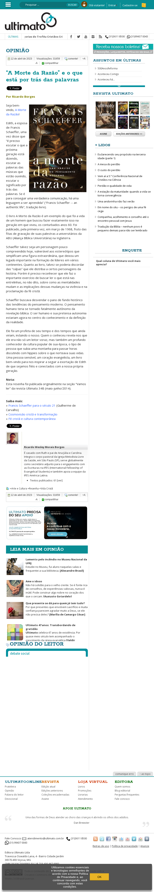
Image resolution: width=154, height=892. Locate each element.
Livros (81, 786)
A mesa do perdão (109, 164)
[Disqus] (47, 710)
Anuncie (144, 846)
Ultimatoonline (23, 782)
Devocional (11, 799)
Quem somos (122, 786)
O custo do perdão (109, 170)
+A (83, 58)
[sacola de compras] (144, 3)
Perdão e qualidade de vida (115, 186)
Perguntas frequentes (127, 794)
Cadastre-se (130, 5)
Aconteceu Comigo (108, 74)
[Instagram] (93, 36)
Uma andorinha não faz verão (116, 201)
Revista (50, 782)
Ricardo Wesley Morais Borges (44, 447)
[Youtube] (85, 36)
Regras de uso (101, 846)
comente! (73, 58)
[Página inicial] (31, 21)
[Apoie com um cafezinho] (84, 4)
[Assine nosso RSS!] (95, 838)
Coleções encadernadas (55, 794)
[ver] (60, 480)
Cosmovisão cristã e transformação (32, 414)
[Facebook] (71, 36)
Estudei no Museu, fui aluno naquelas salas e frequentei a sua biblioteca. (56, 565)
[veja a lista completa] (119, 86)
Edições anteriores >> (129, 133)
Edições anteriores (52, 790)
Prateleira (10, 786)
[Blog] (146, 838)
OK (99, 877)
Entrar (112, 5)
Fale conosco (122, 799)
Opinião (9, 790)
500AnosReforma (108, 68)
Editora (124, 782)
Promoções (84, 790)
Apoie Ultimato (77, 808)
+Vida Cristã (46, 488)
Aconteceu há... (106, 79)
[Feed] (100, 36)
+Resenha (33, 488)
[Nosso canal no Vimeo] (134, 838)
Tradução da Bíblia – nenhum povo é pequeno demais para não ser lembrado (122, 228)
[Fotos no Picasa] (140, 838)
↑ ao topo (145, 774)
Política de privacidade (125, 846)
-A (36, 63)
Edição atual (48, 786)
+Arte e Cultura (18, 488)
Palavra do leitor (14, 794)
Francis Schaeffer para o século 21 (32, 405)
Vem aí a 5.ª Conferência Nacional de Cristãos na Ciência (120, 178)
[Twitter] (78, 36)
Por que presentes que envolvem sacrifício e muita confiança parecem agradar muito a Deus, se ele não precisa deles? (57, 608)
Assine (103, 133)
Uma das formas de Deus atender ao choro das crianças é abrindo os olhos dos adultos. (77, 817)
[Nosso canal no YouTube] (127, 838)
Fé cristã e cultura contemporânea (32, 419)
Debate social (19, 653)
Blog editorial (122, 790)
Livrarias (83, 794)
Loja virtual (92, 782)
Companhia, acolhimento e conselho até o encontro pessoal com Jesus (123, 218)
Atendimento (85, 799)
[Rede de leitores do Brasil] (121, 838)
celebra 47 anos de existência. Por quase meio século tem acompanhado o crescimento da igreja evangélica (43, 634)
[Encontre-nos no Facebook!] (108, 838)
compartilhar (51, 63)
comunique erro (124, 774)
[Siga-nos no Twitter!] (101, 838)
